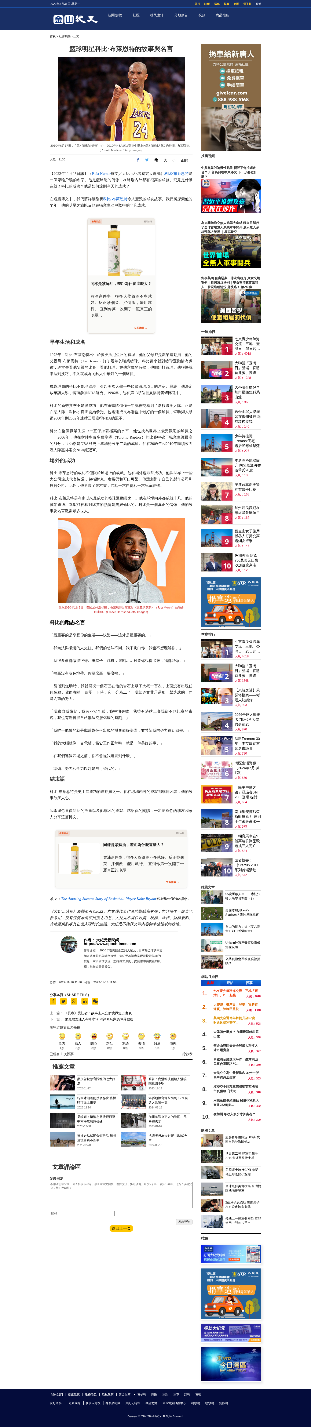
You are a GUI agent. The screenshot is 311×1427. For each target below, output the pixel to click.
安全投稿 (125, 1394)
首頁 (53, 36)
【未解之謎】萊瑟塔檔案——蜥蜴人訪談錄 (247, 695)
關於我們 (57, 1394)
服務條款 (91, 1394)
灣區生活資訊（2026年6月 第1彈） (247, 768)
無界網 (223, 1403)
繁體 (258, 4)
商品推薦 (222, 15)
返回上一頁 (121, 1228)
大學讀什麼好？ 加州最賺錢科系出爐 (247, 392)
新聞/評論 (115, 15)
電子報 (247, 4)
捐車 (217, 4)
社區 (136, 15)
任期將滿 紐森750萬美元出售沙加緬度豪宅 (246, 560)
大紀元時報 (132, 1403)
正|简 (184, 160)
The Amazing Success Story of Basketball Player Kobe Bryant (108, 899)
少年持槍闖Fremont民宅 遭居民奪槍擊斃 (247, 441)
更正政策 (74, 1394)
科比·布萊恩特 (176, 173)
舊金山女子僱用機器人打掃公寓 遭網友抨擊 (247, 536)
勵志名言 (75, 622)
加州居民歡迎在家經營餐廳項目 (247, 510)
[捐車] (231, 626)
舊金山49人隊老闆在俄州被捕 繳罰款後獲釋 (248, 417)
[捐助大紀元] (231, 1340)
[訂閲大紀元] (231, 1262)
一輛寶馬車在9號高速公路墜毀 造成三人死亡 (247, 841)
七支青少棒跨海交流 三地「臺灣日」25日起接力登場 (247, 344)
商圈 (236, 4)
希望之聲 (151, 1403)
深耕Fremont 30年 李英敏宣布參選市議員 (247, 744)
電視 (197, 4)
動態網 (209, 1403)
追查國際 (75, 1403)
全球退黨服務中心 (174, 1403)
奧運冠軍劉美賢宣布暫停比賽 (247, 487)
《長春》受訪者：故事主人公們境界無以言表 (98, 1013)
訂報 (207, 4)
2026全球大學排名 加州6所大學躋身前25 (247, 719)
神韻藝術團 (113, 1403)
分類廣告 (181, 15)
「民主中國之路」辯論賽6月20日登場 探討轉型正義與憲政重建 (248, 792)
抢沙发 (187, 1054)
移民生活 (157, 15)
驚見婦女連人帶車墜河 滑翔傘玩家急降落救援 (99, 1019)
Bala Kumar (101, 173)
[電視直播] (231, 1380)
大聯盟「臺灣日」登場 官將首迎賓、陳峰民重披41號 (247, 368)
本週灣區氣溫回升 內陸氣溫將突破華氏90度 (248, 465)
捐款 (226, 4)
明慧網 (195, 1403)
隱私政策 (108, 1394)
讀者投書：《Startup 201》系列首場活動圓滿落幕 (247, 865)
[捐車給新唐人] (231, 150)
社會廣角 (65, 36)
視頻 (201, 15)
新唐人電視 (93, 1403)
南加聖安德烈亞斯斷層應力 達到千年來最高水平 (248, 817)
